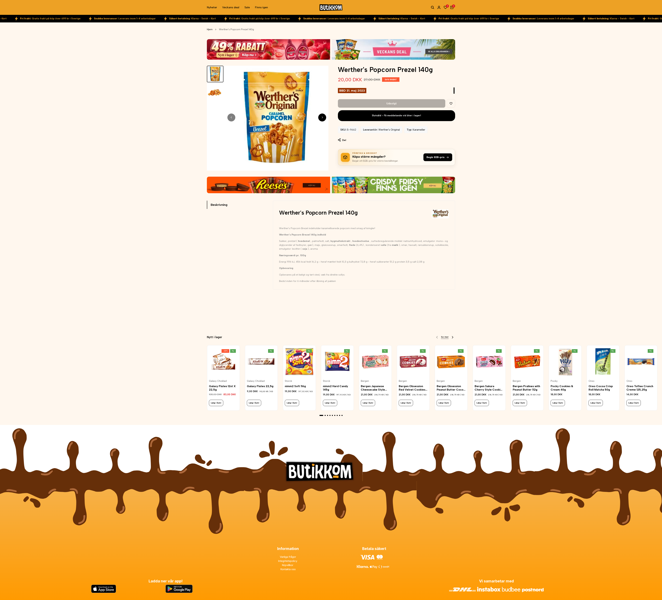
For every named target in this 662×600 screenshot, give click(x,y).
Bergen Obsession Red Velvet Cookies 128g (412, 387)
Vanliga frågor (288, 556)
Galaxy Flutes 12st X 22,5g (222, 387)
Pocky (554, 381)
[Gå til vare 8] (339, 415)
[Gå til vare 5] (332, 415)
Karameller (419, 129)
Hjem (210, 29)
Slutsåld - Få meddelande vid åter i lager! (396, 115)
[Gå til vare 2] (325, 415)
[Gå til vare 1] (321, 415)
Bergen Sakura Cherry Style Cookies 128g (489, 387)
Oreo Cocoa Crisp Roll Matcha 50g (601, 387)
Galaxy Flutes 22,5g (260, 386)
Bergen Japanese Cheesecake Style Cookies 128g (373, 387)
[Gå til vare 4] (329, 415)
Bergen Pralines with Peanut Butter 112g (526, 387)
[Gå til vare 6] (334, 415)
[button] (451, 103)
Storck (288, 381)
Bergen (365, 381)
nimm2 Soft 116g (295, 386)
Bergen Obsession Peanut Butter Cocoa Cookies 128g (451, 387)
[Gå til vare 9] (342, 415)
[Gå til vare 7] (337, 415)
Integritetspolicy (288, 561)
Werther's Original (389, 129)
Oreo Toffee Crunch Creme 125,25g (639, 387)
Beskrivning (219, 205)
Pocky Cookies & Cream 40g (562, 387)
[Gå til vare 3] (327, 415)
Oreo (591, 381)
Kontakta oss (288, 569)
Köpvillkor (288, 565)
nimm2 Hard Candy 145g (335, 387)
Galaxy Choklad (218, 381)
